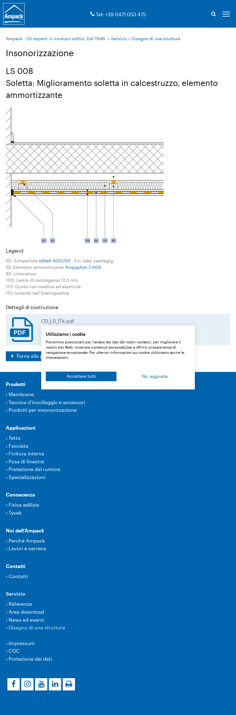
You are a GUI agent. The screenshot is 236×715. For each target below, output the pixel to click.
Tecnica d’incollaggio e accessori (47, 402)
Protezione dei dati (30, 659)
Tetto (15, 438)
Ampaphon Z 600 (83, 267)
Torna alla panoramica (41, 356)
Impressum (22, 643)
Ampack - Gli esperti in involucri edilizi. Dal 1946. (56, 38)
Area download (26, 612)
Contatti (16, 566)
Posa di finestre (26, 461)
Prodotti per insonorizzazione (43, 410)
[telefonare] (92, 14)
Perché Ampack (27, 540)
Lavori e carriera (27, 548)
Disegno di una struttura (156, 38)
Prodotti (16, 384)
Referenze (20, 604)
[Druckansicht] (69, 684)
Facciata (18, 446)
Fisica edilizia (24, 505)
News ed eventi (26, 620)
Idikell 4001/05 (55, 260)
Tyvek (15, 513)
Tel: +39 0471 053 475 (121, 14)
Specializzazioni (27, 477)
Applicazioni (21, 428)
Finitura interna (26, 453)
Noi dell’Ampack (25, 530)
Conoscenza (20, 494)
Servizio (119, 38)
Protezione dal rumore (34, 469)
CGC (14, 651)
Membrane (21, 394)
